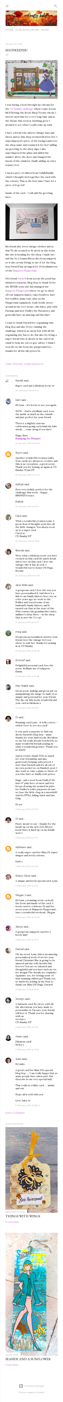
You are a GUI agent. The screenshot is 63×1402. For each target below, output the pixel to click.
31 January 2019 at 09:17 (27, 622)
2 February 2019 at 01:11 (26, 885)
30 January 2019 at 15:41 (27, 506)
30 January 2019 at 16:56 (27, 541)
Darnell (22, 278)
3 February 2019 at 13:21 (26, 1027)
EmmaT (20, 660)
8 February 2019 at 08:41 (27, 1105)
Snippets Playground (17, 290)
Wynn (19, 452)
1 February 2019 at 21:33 (26, 866)
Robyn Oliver (23, 875)
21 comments (11, 1365)
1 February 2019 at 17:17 (26, 837)
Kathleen (20, 847)
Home (9, 29)
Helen (19, 1036)
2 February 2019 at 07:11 (27, 939)
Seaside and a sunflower (28, 1359)
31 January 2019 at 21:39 (27, 708)
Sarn (18, 400)
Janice (19, 926)
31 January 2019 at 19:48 (27, 676)
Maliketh (40, 1392)
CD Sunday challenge (21, 108)
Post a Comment (15, 1113)
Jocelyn (19, 998)
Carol (18, 515)
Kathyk (19, 484)
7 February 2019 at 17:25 (27, 1049)
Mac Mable (21, 685)
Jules (18, 1059)
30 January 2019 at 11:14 (27, 390)
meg (18, 631)
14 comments (11, 1222)
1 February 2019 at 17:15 (26, 809)
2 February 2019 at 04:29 (27, 917)
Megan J (20, 895)
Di (16, 717)
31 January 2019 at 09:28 (27, 651)
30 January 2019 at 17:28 (27, 575)
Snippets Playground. (25, 270)
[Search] (56, 5)
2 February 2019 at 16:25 (27, 989)
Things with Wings (22, 1216)
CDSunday (17, 364)
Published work (27, 29)
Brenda (19, 550)
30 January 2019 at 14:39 (27, 443)
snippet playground (33, 364)
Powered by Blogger (34, 1386)
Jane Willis (21, 585)
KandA (19, 380)
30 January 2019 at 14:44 (27, 475)
